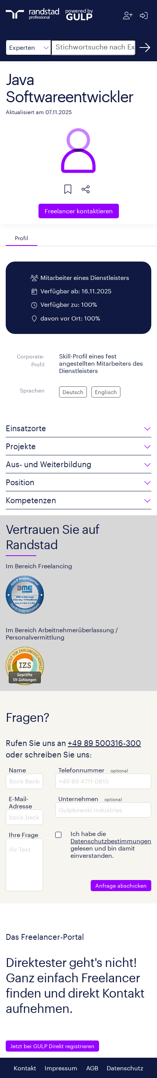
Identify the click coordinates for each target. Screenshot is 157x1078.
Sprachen (32, 390)
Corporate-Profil (31, 360)
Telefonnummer (81, 770)
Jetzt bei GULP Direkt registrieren (52, 1046)
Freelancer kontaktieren (79, 210)
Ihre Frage (23, 834)
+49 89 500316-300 (104, 743)
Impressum (61, 1067)
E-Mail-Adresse (20, 802)
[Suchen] (144, 47)
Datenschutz (125, 1067)
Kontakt (25, 1067)
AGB (92, 1067)
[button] (28, 47)
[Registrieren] (128, 15)
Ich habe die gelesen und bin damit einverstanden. (110, 844)
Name (17, 770)
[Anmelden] (143, 15)
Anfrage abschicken (121, 885)
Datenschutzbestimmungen (110, 840)
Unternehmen (78, 798)
